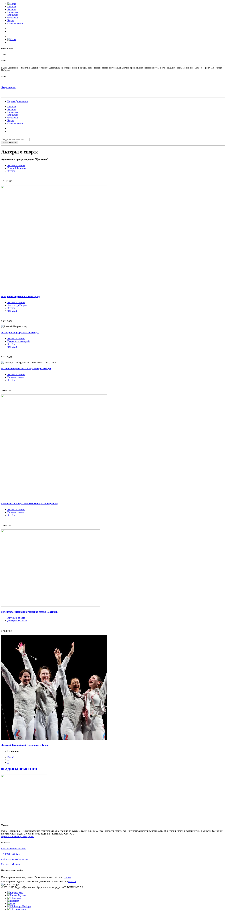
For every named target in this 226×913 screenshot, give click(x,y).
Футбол (11, 171)
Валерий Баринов (16, 168)
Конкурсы (12, 15)
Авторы (11, 9)
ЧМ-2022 (12, 310)
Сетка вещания (15, 23)
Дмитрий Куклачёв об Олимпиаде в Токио (24, 745)
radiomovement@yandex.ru (14, 859)
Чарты (10, 20)
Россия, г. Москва (10, 864)
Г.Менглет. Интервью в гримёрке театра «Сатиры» (29, 612)
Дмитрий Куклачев (17, 620)
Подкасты (12, 12)
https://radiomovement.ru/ (13, 848)
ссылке (67, 877)
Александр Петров (17, 305)
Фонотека (12, 17)
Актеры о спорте (16, 165)
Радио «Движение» (17, 101)
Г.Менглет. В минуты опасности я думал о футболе (29, 503)
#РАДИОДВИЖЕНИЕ (19, 769)
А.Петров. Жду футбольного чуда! (20, 332)
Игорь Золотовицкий (18, 341)
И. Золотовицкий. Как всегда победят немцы (26, 368)
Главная (11, 6)
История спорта (15, 377)
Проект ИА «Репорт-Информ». (17, 836)
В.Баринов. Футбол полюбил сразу (20, 296)
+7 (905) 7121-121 (10, 853)
